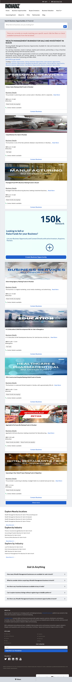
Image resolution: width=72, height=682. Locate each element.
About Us (21, 15)
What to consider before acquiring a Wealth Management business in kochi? (30, 580)
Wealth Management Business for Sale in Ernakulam (18, 517)
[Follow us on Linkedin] (13, 659)
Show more (36, 503)
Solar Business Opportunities (52, 62)
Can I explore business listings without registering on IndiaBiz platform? (29, 592)
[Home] (13, 7)
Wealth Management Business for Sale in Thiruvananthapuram (21, 515)
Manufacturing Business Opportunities (35, 63)
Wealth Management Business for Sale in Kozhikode (18, 519)
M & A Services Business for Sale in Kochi (15, 549)
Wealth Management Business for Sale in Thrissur (17, 521)
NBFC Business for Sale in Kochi (13, 551)
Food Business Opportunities (32, 65)
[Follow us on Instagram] (17, 659)
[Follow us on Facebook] (10, 659)
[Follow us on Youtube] (21, 659)
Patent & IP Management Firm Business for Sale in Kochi (19, 553)
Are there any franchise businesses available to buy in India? (25, 586)
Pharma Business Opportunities (55, 63)
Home (7, 10)
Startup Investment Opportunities (34, 62)
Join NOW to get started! (13, 59)
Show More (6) (10, 525)
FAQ (28, 15)
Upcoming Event (11, 15)
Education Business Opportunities (15, 65)
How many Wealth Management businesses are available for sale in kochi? (30, 574)
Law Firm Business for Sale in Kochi (14, 547)
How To (58, 10)
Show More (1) (10, 541)
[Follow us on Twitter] (6, 659)
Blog (43, 15)
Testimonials (36, 15)
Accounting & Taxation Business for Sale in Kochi (17, 533)
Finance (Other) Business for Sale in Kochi (15, 537)
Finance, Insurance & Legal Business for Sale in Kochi (18, 531)
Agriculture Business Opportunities (15, 63)
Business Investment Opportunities (50, 65)
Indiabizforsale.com (47, 613)
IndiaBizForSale (8, 618)
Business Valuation (48, 10)
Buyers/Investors (34, 10)
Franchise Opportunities (17, 62)
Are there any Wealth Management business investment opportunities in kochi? (32, 598)
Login (45, 1)
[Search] (65, 26)
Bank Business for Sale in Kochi (13, 535)
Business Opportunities (19, 10)
